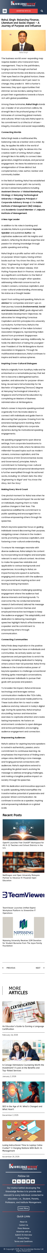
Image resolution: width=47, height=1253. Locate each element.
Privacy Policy (23, 1238)
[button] (5, 11)
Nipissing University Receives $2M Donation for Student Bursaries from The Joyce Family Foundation (22, 943)
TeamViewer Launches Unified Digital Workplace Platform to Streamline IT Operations (19, 910)
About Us (23, 1222)
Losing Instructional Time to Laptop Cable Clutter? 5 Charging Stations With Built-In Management (22, 1148)
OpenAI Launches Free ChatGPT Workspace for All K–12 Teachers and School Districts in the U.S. (23, 845)
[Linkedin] (28, 1181)
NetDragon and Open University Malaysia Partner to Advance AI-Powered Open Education (21, 878)
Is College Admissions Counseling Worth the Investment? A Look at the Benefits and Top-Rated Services (23, 1068)
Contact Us (23, 1225)
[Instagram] (24, 1181)
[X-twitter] (19, 1181)
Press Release (23, 1228)
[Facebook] (14, 1181)
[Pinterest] (33, 1181)
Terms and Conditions (23, 1241)
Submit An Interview (23, 1235)
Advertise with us (23, 1232)
